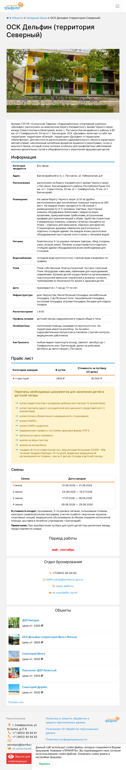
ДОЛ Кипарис (31, 620)
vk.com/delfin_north (64, 592)
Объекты (17, 17)
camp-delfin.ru (65, 586)
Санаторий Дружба (34, 687)
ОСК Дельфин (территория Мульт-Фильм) (49, 637)
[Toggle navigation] (117, 6)
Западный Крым (36, 17)
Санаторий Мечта (33, 653)
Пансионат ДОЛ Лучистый (39, 670)
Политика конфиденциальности (66, 739)
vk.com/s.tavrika (22, 748)
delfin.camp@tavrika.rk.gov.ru (64, 579)
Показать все (15, 702)
